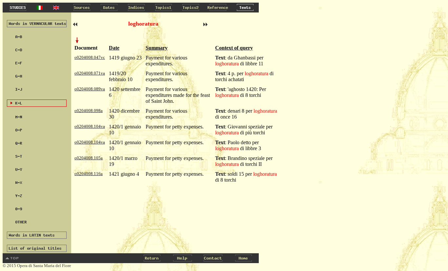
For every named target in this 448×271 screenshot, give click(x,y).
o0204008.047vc (89, 57)
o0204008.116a (88, 173)
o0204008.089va (89, 88)
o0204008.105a (88, 157)
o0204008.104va (89, 126)
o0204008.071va (89, 73)
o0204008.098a (88, 110)
